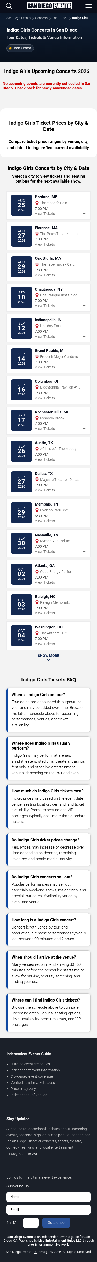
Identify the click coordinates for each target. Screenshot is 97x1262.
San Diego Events (18, 18)
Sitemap (41, 1252)
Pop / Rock (60, 18)
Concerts (41, 18)
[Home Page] (49, 6)
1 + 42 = (12, 1223)
